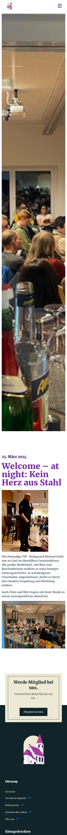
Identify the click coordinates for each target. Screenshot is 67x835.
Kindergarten (12, 805)
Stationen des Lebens (16, 812)
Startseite (10, 791)
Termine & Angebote (15, 798)
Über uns (9, 819)
